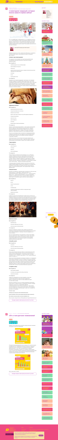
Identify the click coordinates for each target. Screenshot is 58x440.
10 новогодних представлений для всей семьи (47, 87)
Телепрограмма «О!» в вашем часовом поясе (46, 388)
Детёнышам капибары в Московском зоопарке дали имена (47, 401)
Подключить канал (19, 1)
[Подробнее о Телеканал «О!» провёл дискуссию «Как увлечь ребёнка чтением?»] (47, 320)
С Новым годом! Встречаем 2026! (46, 54)
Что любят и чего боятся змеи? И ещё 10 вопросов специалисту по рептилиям (47, 126)
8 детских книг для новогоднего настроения (46, 43)
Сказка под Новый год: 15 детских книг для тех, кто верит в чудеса (47, 92)
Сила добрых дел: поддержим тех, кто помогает (47, 414)
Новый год (11, 16)
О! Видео (36, 1)
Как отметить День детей (45, 358)
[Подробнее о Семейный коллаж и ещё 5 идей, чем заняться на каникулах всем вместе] (47, 62)
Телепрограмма (25, 1)
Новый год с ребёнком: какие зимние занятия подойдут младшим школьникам (47, 32)
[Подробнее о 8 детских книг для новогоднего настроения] (47, 39)
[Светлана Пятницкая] (44, 12)
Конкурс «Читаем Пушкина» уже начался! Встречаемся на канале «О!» (47, 363)
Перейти (50, 214)
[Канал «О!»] (9, 1)
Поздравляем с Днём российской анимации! (47, 367)
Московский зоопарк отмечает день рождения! (47, 380)
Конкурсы (33, 1)
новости (11, 319)
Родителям (29, 1)
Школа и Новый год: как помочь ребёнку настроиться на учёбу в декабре (47, 100)
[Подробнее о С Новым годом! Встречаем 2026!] (47, 50)
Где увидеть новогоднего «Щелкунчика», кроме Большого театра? (47, 405)
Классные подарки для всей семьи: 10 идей (46, 70)
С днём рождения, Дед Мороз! (46, 117)
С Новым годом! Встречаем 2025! (46, 121)
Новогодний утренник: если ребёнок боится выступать (46, 96)
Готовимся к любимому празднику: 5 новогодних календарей (45, 113)
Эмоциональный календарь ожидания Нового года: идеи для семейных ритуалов (47, 109)
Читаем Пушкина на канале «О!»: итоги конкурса (47, 336)
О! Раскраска (41, 1)
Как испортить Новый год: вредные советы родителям (47, 74)
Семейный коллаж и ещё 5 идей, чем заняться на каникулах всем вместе (47, 66)
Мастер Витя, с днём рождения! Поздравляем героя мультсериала (47, 376)
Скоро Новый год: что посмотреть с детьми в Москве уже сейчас (47, 104)
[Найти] (52, 2)
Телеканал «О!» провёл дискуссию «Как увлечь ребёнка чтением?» (47, 324)
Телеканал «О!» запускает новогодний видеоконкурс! (18, 292)
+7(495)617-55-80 (34, 430)
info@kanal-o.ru (34, 431)
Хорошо (41, 435)
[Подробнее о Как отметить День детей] (47, 354)
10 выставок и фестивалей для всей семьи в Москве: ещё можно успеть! (47, 393)
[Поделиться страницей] (6, 9)
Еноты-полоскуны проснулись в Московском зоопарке (46, 371)
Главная (10, 313)
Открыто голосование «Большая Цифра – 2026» (46, 397)
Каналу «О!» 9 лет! (46, 383)
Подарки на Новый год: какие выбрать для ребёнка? (46, 79)
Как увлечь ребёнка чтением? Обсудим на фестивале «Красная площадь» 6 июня (47, 347)
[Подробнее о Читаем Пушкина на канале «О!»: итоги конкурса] (47, 331)
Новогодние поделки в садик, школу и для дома (47, 83)
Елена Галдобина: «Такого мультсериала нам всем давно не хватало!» (21, 294)
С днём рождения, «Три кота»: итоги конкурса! (46, 418)
